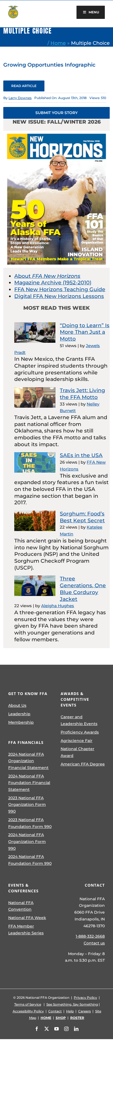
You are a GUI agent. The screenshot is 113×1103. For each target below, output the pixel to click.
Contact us (94, 943)
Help (70, 1011)
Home (58, 43)
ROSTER (77, 1018)
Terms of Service (27, 1004)
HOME (46, 1018)
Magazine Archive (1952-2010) (52, 282)
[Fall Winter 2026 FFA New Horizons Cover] (56, 133)
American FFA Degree (83, 764)
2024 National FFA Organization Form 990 (27, 841)
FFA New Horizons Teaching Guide (59, 289)
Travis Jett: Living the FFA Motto (82, 393)
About (47, 276)
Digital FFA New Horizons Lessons (59, 296)
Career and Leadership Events (79, 720)
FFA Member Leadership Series (26, 929)
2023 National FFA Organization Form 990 (27, 804)
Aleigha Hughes (57, 605)
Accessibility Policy (28, 1011)
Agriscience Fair (76, 740)
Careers (84, 1011)
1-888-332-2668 (90, 936)
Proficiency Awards (80, 732)
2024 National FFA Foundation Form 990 (30, 860)
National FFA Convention (20, 906)
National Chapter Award (77, 752)
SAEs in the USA (81, 455)
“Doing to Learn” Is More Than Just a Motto (84, 332)
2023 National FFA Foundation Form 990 (30, 823)
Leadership (19, 713)
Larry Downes (20, 98)
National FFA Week (27, 917)
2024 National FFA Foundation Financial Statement (29, 783)
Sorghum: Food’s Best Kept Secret (82, 517)
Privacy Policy (85, 997)
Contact (55, 1011)
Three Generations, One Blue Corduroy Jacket (83, 589)
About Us (17, 705)
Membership (21, 722)
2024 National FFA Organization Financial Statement (28, 761)
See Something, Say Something (72, 1004)
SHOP (61, 1018)
